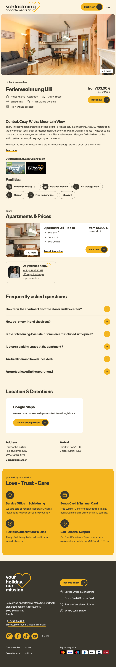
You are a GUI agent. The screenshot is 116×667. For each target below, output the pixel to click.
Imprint (28, 647)
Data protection (13, 647)
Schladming (17, 101)
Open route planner (16, 460)
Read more (11, 150)
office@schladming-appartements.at (27, 624)
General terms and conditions (19, 653)
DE (48, 636)
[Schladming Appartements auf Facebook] (17, 636)
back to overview (18, 82)
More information (53, 251)
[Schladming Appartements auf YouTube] (34, 636)
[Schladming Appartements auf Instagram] (9, 636)
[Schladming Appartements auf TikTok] (26, 636)
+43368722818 (16, 620)
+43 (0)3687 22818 (33, 270)
